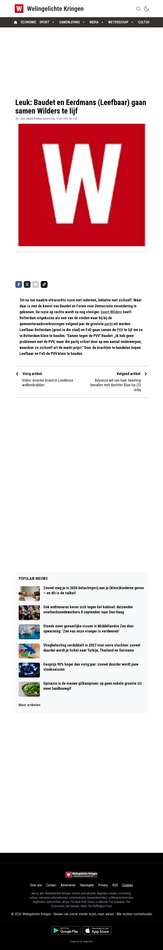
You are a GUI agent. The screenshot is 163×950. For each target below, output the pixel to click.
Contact (51, 885)
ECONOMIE (28, 22)
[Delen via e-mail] (35, 284)
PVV (120, 329)
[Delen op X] (27, 284)
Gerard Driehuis (34, 118)
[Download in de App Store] (97, 930)
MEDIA (94, 22)
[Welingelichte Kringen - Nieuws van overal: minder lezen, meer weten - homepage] (50, 8)
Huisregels (87, 885)
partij (108, 324)
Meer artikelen (29, 705)
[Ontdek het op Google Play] (66, 930)
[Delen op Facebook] (18, 284)
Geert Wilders (111, 312)
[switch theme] (146, 9)
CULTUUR (144, 22)
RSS (115, 885)
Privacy (103, 885)
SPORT (44, 22)
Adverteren (68, 885)
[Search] (138, 8)
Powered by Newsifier (81, 941)
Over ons (36, 885)
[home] (15, 22)
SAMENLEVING (69, 22)
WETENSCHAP (118, 22)
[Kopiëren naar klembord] (44, 284)
